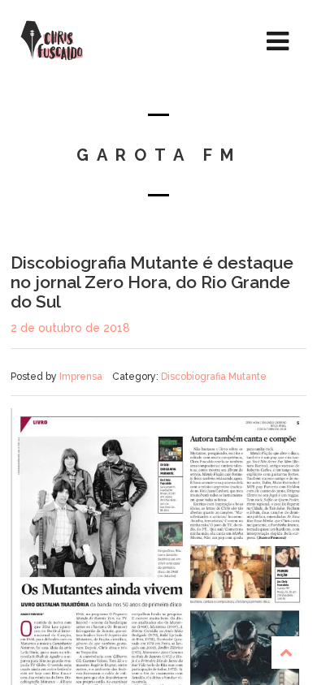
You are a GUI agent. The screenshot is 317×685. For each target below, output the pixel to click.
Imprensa (80, 376)
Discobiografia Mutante (214, 376)
